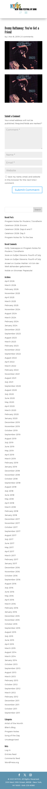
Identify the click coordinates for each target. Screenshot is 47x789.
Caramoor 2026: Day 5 (15, 233)
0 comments (27, 36)
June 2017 (9, 543)
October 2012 (11, 684)
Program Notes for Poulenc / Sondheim (23, 221)
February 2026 (12, 289)
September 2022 (13, 354)
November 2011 (12, 704)
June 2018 (9, 495)
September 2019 (12, 434)
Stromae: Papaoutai (23, 270)
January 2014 (11, 660)
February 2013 (11, 680)
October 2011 (11, 709)
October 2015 (11, 624)
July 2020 (9, 394)
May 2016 (9, 596)
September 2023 (13, 333)
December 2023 (12, 329)
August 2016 (10, 583)
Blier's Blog (10, 727)
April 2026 (9, 281)
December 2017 (12, 519)
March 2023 (10, 341)
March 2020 (10, 410)
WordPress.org (12, 762)
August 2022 (11, 358)
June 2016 (9, 592)
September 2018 (12, 483)
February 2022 (12, 370)
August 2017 (10, 535)
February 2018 (11, 511)
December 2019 (12, 422)
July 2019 (9, 442)
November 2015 (12, 620)
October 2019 (11, 430)
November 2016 (12, 571)
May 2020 (9, 402)
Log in (8, 750)
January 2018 (11, 515)
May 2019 (9, 450)
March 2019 (10, 458)
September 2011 (12, 713)
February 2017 (11, 559)
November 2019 (12, 426)
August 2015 (10, 632)
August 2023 (11, 338)
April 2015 (9, 644)
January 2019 (11, 467)
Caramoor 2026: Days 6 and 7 (18, 229)
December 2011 (12, 700)
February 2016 (11, 608)
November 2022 (12, 350)
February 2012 (11, 696)
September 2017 (12, 531)
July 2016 (9, 588)
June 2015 (9, 640)
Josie (7, 255)
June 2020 (10, 398)
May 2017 (9, 547)
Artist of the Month (14, 723)
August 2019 (10, 438)
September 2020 (13, 386)
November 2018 (12, 475)
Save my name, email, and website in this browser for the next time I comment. (22, 180)
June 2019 (9, 446)
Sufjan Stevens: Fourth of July (27, 255)
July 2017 (9, 539)
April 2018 (9, 503)
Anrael (8, 263)
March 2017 (10, 555)
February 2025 (11, 305)
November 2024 (12, 309)
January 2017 (11, 563)
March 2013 (10, 676)
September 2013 (12, 668)
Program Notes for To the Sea (19, 237)
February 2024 (12, 321)
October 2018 (11, 479)
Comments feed (12, 758)
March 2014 (10, 656)
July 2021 (9, 382)
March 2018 (10, 507)
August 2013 (10, 672)
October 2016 (11, 575)
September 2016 (12, 579)
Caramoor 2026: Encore (16, 225)
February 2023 (12, 346)
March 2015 (10, 648)
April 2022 (9, 362)
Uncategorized (12, 739)
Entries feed (10, 754)
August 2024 (11, 313)
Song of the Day (12, 735)
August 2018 (10, 487)
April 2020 (10, 406)
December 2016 (12, 567)
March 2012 (10, 692)
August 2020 (11, 390)
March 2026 (10, 285)
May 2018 (9, 499)
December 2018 (12, 471)
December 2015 (12, 616)
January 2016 (11, 612)
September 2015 (12, 628)
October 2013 (11, 664)
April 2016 (9, 600)
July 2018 (9, 491)
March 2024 (10, 317)
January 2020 (11, 418)
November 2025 (12, 293)
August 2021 (10, 378)
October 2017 (11, 527)
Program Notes (12, 731)
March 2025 (10, 301)
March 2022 (10, 366)
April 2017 (9, 551)
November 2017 (12, 523)
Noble (7, 270)
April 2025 (9, 297)
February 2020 (12, 414)
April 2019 (9, 454)
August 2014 (10, 652)
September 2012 (12, 688)
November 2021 (12, 374)
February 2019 (11, 462)
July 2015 (9, 636)
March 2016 (10, 604)
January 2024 (11, 325)
